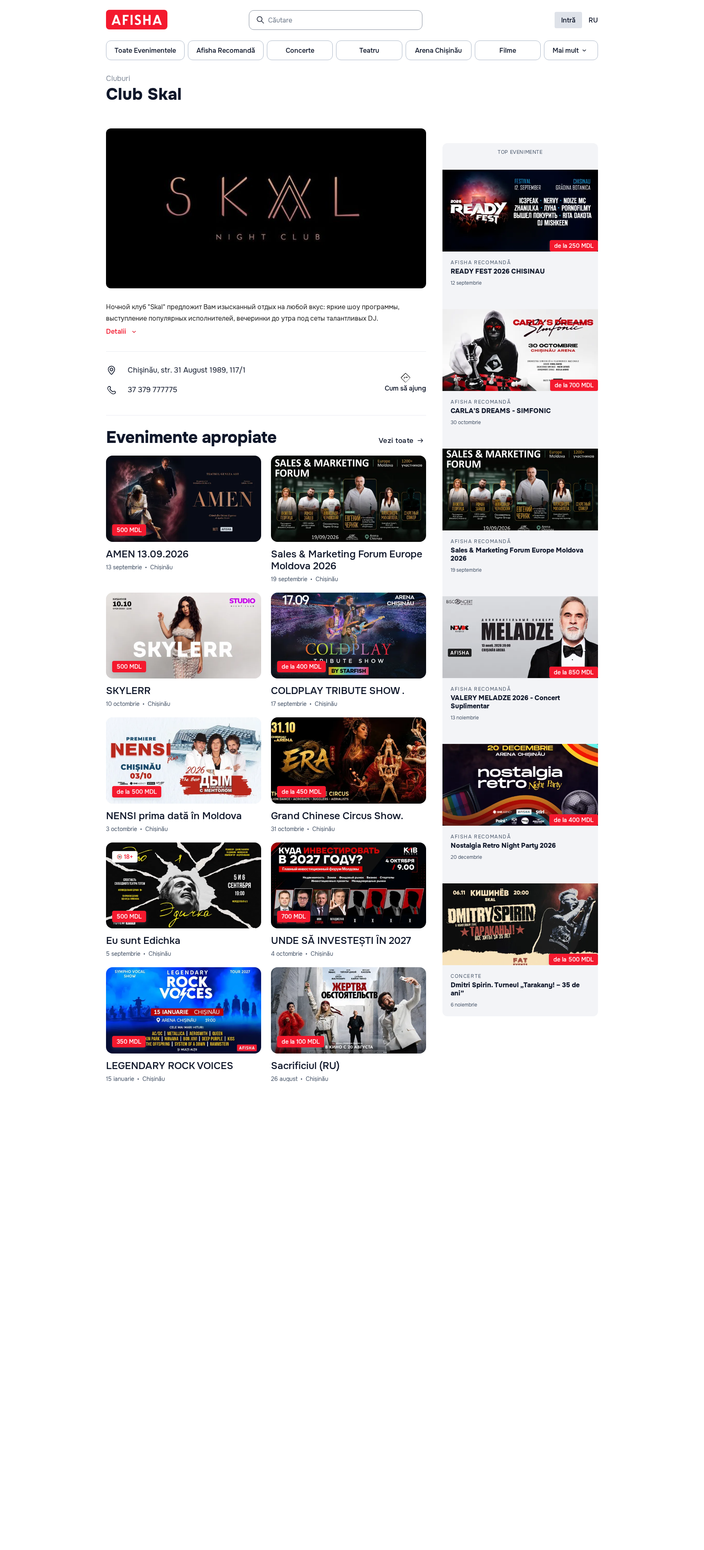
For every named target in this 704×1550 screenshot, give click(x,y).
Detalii (116, 331)
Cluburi (118, 78)
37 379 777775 (152, 389)
